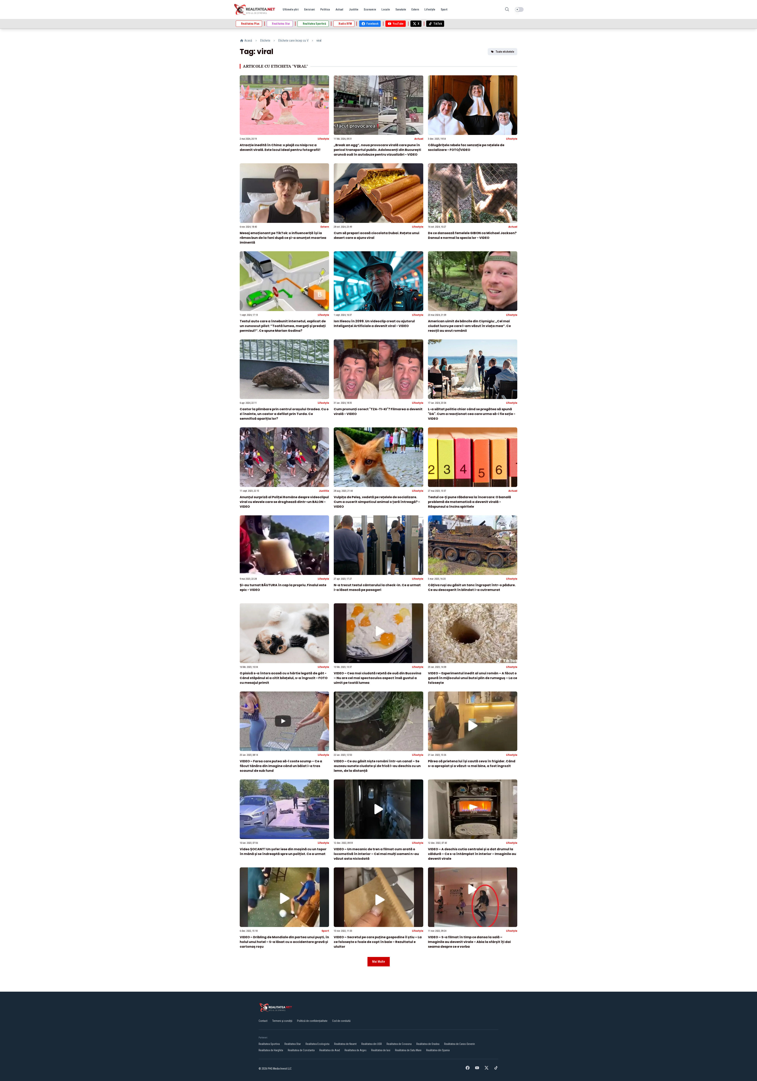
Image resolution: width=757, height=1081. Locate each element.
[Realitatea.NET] (254, 9)
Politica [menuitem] (325, 9)
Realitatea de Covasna (399, 1043)
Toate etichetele (505, 51)
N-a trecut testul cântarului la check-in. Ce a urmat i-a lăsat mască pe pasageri (377, 587)
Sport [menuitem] (444, 9)
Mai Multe (378, 961)
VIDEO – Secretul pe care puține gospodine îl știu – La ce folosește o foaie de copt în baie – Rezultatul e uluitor (378, 942)
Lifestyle (323, 138)
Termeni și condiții (282, 1020)
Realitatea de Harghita (271, 1050)
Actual (418, 138)
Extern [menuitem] (415, 9)
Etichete (265, 40)
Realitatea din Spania (438, 1050)
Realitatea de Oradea (427, 1043)
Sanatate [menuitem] (400, 9)
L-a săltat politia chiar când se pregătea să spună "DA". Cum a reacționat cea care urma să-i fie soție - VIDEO (471, 414)
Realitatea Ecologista (317, 1043)
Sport (325, 930)
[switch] (519, 9)
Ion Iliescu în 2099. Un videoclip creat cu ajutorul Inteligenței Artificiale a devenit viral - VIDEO (374, 323)
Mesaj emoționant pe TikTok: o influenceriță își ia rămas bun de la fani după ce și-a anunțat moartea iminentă (283, 238)
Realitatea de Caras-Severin (459, 1043)
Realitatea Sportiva (269, 1043)
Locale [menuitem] (385, 9)
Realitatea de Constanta (301, 1050)
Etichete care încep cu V (293, 40)
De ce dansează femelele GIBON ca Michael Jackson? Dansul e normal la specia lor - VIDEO (472, 235)
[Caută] (507, 9)
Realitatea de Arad (329, 1050)
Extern (325, 226)
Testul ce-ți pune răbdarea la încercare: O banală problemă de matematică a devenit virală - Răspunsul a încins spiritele (469, 502)
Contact (263, 1020)
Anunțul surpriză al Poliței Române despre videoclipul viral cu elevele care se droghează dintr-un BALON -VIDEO (284, 502)
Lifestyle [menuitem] (429, 9)
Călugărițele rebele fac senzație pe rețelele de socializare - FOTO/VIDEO (466, 147)
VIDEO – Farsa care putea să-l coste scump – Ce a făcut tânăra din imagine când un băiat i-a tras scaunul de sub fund (281, 766)
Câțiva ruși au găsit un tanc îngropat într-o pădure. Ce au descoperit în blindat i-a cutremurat (472, 587)
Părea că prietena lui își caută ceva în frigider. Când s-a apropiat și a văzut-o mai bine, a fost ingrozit (471, 763)
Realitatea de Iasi (380, 1050)
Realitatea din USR (371, 1043)
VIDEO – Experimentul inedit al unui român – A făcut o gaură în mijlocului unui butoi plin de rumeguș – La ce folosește (472, 678)
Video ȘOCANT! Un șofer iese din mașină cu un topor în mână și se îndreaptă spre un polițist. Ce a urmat (283, 851)
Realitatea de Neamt (345, 1043)
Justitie (324, 490)
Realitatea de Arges (355, 1050)
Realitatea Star (292, 1043)
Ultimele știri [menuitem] (291, 9)
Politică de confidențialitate (312, 1020)
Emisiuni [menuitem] (309, 9)
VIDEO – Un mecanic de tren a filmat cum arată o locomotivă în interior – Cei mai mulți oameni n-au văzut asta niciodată (376, 854)
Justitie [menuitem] (353, 9)
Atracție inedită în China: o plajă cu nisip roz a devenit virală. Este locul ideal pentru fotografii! (280, 147)
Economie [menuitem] (370, 9)
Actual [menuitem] (339, 9)
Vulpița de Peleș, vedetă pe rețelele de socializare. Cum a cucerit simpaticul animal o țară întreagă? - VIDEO (377, 502)
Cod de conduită (341, 1020)
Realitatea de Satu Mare (408, 1050)
